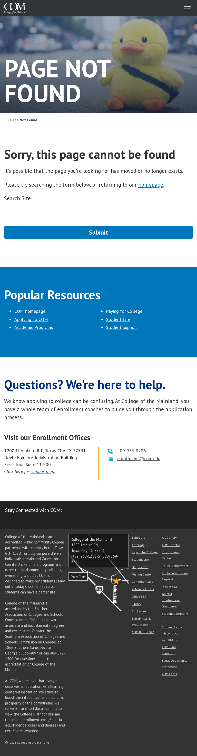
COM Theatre (171, 545)
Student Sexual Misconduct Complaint (172, 633)
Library (136, 604)
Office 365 (139, 596)
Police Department (175, 566)
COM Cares (169, 674)
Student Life (118, 319)
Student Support (122, 327)
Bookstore (139, 611)
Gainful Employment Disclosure (171, 600)
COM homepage (29, 311)
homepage (150, 184)
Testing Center (142, 574)
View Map (78, 576)
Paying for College (124, 311)
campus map (42, 471)
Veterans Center (143, 589)
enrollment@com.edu (138, 458)
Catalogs (138, 545)
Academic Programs (33, 327)
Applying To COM (31, 319)
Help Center (140, 567)
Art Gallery (169, 537)
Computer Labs (142, 581)
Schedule (138, 537)
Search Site (17, 198)
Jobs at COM (170, 587)
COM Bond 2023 (143, 632)
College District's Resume (40, 714)
